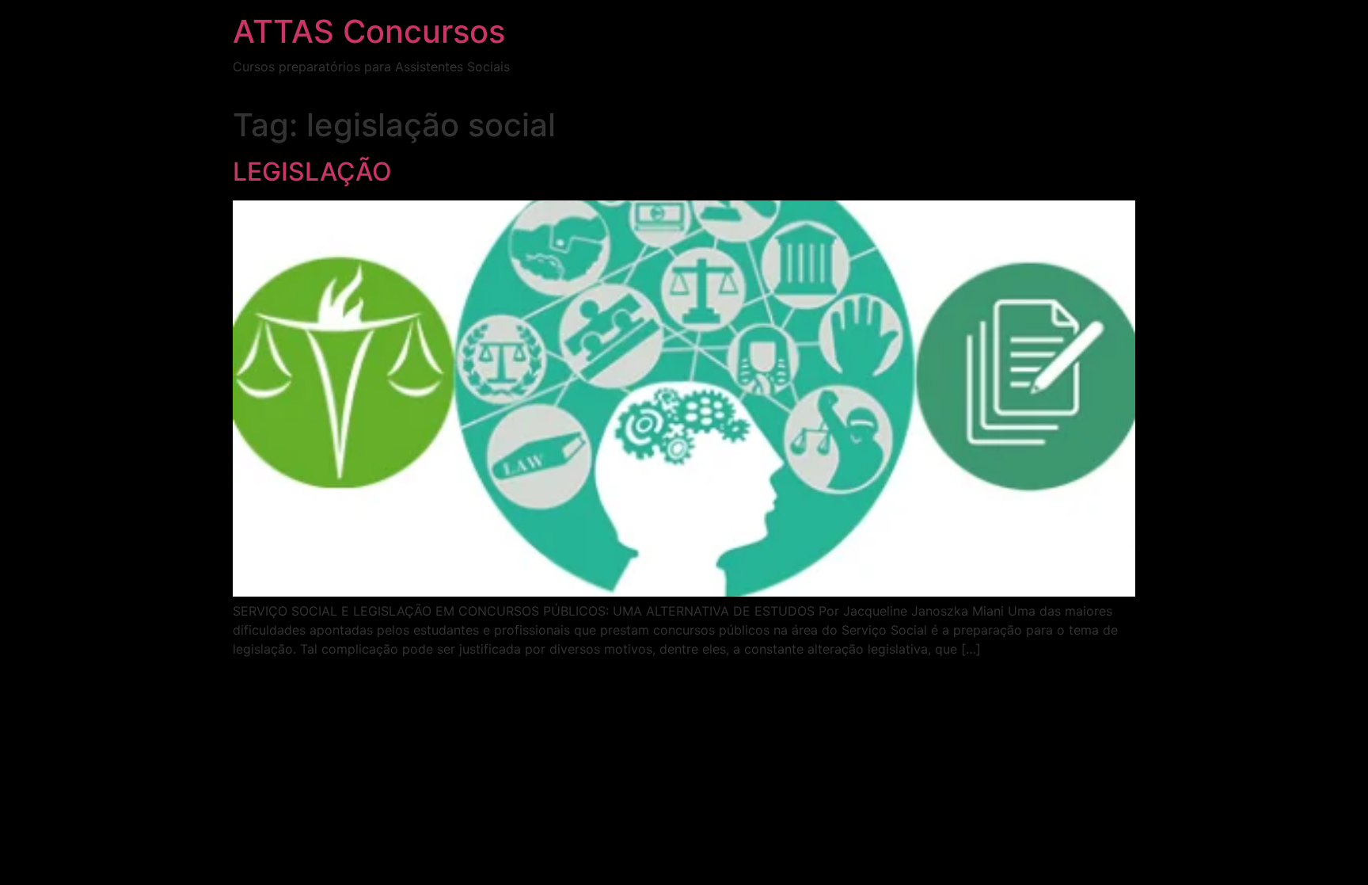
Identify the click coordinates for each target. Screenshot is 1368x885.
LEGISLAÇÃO (312, 171)
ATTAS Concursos (369, 31)
